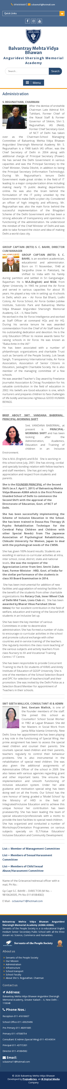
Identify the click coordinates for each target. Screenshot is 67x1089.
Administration (13, 964)
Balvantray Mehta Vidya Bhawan (33, 50)
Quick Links (10, 13)
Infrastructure (13, 967)
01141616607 (20, 4)
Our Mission (12, 961)
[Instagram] (33, 21)
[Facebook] (27, 21)
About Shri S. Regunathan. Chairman (25, 977)
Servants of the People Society (22, 957)
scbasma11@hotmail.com (43, 4)
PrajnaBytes (30, 1079)
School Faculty (13, 974)
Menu (37, 83)
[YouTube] (39, 21)
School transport (14, 971)
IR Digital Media (50, 1079)
